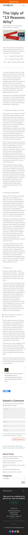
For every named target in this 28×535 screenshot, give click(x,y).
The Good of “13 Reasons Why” (16, 56)
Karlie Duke (7, 25)
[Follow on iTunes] (18, 531)
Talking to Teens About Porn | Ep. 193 (12, 472)
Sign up (13, 51)
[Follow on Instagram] (13, 531)
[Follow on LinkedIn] (15, 531)
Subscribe (14, 502)
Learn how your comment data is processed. (14, 448)
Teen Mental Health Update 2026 (11, 469)
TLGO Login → (14, 524)
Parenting (9, 27)
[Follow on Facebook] (10, 531)
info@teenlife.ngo (14, 518)
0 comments (15, 27)
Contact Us (14, 508)
